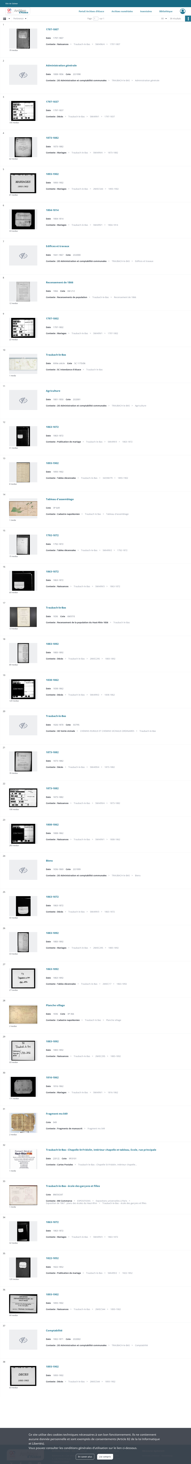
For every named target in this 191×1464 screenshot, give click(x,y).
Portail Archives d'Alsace (91, 11)
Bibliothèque (165, 11)
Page (89, 18)
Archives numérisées (122, 11)
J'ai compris (105, 1456)
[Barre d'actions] (188, 19)
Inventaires (146, 11)
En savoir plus (85, 1456)
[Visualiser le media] (23, 39)
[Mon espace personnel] (182, 11)
